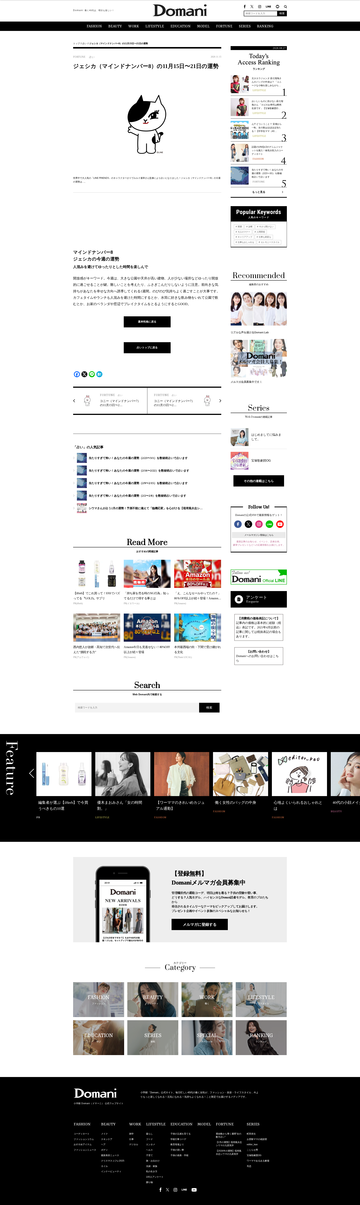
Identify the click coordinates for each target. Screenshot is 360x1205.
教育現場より (177, 1144)
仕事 (131, 1139)
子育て (149, 1155)
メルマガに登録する (200, 924)
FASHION (94, 26)
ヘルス (149, 1150)
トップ (76, 43)
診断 (250, 226)
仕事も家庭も (264, 237)
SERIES (245, 26)
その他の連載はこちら (259, 481)
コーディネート (81, 1133)
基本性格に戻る (147, 321)
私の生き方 (151, 1171)
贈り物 (149, 1182)
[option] (64, 783)
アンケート (256, 597)
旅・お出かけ (153, 1160)
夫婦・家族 (151, 1166)
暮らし (149, 1133)
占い (84, 43)
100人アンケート (155, 1177)
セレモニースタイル (269, 242)
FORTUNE (224, 26)
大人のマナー (243, 232)
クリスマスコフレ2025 (112, 1160)
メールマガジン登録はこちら (259, 535)
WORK (133, 26)
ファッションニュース (85, 1150)
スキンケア (106, 1139)
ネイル (104, 1166)
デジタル (133, 1144)
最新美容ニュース (110, 1155)
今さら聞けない (266, 226)
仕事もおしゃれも (245, 242)
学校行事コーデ (178, 1139)
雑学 (131, 1133)
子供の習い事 (177, 1150)
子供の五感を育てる (180, 1133)
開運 (239, 226)
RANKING (265, 26)
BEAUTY (115, 26)
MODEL (203, 26)
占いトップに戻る (147, 347)
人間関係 (260, 232)
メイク (104, 1133)
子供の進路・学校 (179, 1155)
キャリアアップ (244, 237)
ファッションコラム (84, 1139)
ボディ (104, 1150)
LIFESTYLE (154, 26)
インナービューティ (111, 1171)
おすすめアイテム (83, 1144)
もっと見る (258, 191)
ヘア (103, 1144)
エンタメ (150, 1144)
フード (149, 1139)
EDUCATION (180, 26)
